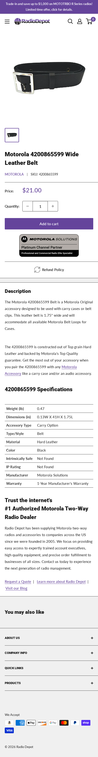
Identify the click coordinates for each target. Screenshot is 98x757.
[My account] (79, 21)
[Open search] (70, 21)
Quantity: (12, 206)
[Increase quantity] (53, 206)
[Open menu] (7, 22)
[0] (89, 21)
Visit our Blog (16, 588)
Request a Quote (18, 581)
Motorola (14, 174)
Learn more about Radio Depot (61, 581)
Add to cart (49, 223)
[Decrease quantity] (28, 206)
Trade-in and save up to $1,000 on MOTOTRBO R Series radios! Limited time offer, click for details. (49, 6)
